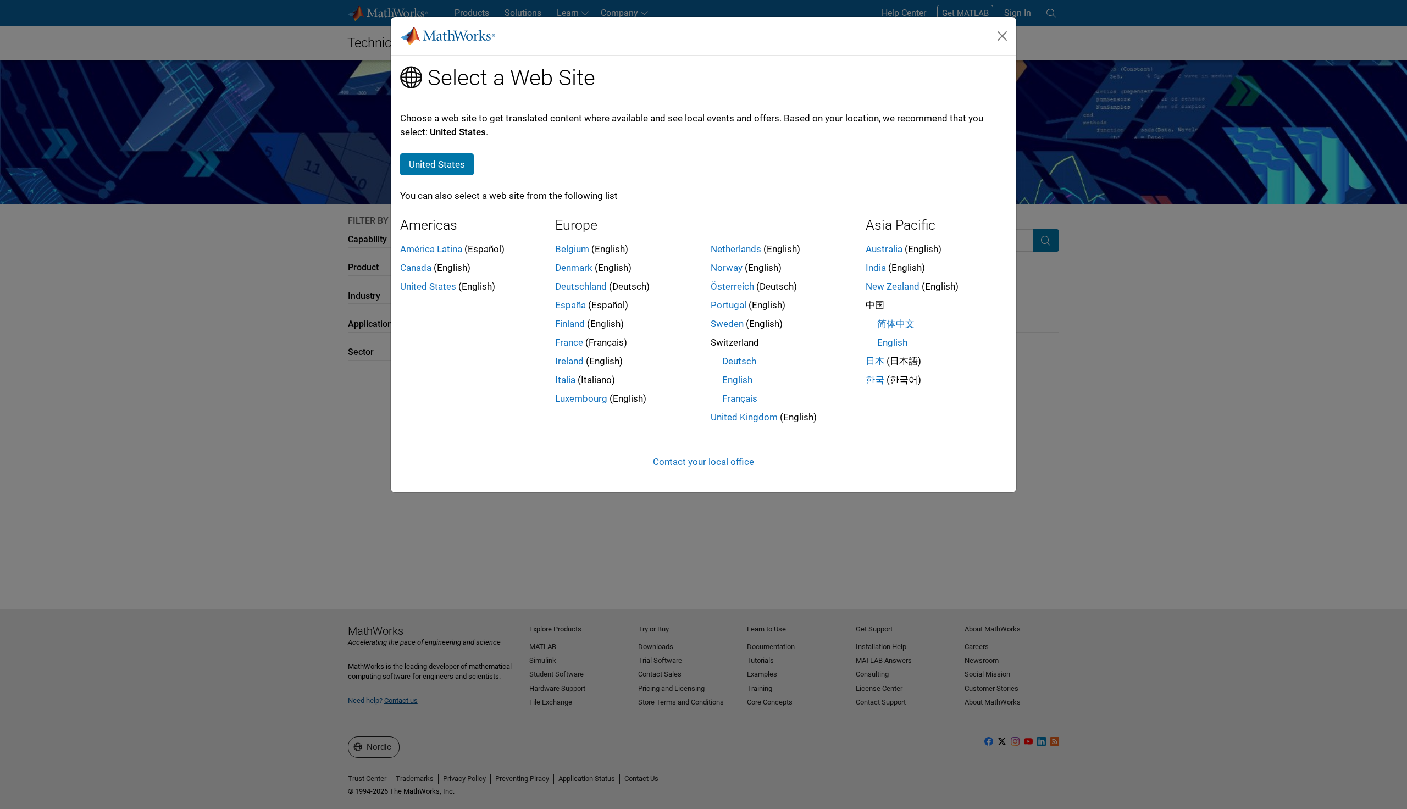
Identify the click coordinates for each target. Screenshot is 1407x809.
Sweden (727, 323)
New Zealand (892, 286)
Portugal (728, 305)
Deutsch (739, 361)
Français (739, 398)
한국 (875, 379)
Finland (570, 323)
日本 (875, 361)
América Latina (431, 248)
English (737, 379)
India (876, 267)
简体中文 (896, 323)
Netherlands (736, 248)
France (569, 342)
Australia (884, 248)
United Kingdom (744, 417)
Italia (565, 379)
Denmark (573, 267)
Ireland (569, 361)
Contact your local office (703, 461)
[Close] (1002, 35)
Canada (415, 267)
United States (428, 286)
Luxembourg (581, 398)
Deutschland (581, 286)
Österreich (732, 286)
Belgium (572, 248)
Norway (727, 267)
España (570, 305)
